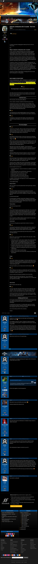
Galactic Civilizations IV (13, 544)
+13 (4, 369)
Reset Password (32, 547)
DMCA (22, 562)
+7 (4, 451)
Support (32, 540)
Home (2, 24)
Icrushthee (4, 464)
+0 (4, 470)
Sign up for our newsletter (6, 557)
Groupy (2, 549)
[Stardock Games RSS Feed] (13, 536)
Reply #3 (11, 356)
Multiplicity (2, 548)
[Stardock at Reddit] (6, 536)
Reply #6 (11, 418)
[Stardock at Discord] (8, 536)
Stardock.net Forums (27, 376)
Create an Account (33, 544)
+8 (4, 488)
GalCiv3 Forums (22, 29)
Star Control (12, 547)
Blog (21, 543)
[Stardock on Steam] (14, 534)
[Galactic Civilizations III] (19, 9)
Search (9, 17)
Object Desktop (3, 541)
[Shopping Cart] (35, 1)
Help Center (32, 541)
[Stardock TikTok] (10, 536)
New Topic (33, 16)
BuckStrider (4, 340)
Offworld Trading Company (14, 549)
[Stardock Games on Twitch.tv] (10, 534)
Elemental (11, 543)
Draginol (5, 32)
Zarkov (4, 445)
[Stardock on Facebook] (7, 534)
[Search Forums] (37, 1)
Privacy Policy (13, 562)
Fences (2, 545)
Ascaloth (5, 322)
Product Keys (32, 545)
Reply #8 (11, 458)
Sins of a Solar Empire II (13, 545)
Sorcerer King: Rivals (13, 552)
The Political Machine (13, 548)
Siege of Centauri (12, 551)
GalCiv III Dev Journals (15, 24)
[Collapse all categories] (36, 512)
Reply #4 (11, 376)
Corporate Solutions (4, 543)
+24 (4, 431)
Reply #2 (11, 334)
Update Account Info (33, 548)
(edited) (35, 29)
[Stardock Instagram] (12, 534)
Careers (22, 545)
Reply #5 (11, 400)
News (21, 547)
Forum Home (5, 17)
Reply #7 (11, 438)
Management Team (24, 544)
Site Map (25, 562)
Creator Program (23, 549)
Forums (22, 552)
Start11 (2, 544)
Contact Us (22, 551)
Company (22, 540)
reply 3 (20, 380)
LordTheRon (4, 406)
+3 (4, 328)
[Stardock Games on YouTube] (9, 534)
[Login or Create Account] (33, 1)
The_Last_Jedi (5, 424)
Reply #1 (11, 316)
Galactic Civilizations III (7, 24)
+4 (4, 346)
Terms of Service (18, 562)
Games (11, 540)
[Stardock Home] (3, 1)
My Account (32, 543)
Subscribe (26, 557)
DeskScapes (2, 547)
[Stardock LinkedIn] (11, 536)
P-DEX (4, 482)
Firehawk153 (5, 363)
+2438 (5, 387)
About (22, 541)
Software (3, 540)
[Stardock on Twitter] (5, 534)
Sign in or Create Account (16, 506)
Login (12, 17)
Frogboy (5, 382)
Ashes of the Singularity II (14, 541)
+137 (4, 37)
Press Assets (22, 548)
